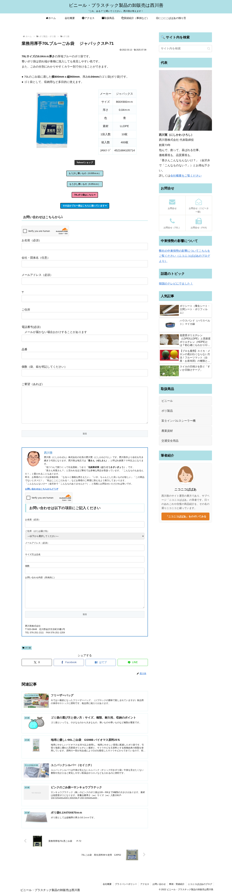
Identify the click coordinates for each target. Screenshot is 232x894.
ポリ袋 (28, 648)
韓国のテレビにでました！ (176, 283)
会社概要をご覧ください (186, 175)
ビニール (167, 400)
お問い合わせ (159, 884)
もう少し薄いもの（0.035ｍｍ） (85, 173)
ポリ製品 (167, 410)
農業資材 (167, 430)
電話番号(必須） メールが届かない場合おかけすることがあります (54, 329)
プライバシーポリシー (126, 884)
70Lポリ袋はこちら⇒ (85, 194)
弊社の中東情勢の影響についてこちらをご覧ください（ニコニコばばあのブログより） (184, 256)
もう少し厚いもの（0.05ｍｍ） (84, 184)
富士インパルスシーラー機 (178, 420)
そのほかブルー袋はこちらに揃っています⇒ (85, 205)
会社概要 (107, 884)
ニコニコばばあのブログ (200, 884)
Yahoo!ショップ (85, 162)
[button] (208, 48)
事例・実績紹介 (176, 884)
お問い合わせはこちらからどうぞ (41, 489)
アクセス (144, 884)
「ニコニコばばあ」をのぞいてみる (185, 516)
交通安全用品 (169, 440)
